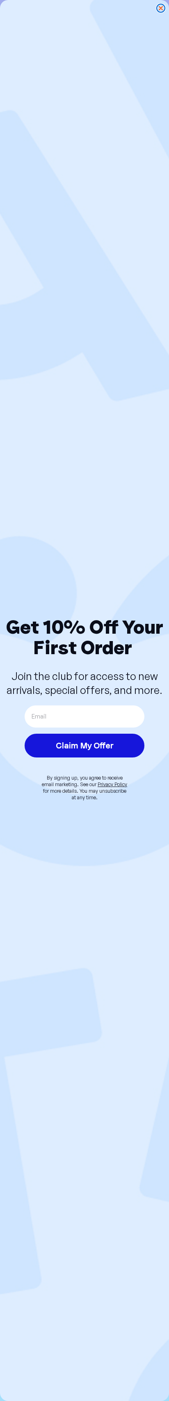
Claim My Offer (85, 746)
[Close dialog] (161, 8)
